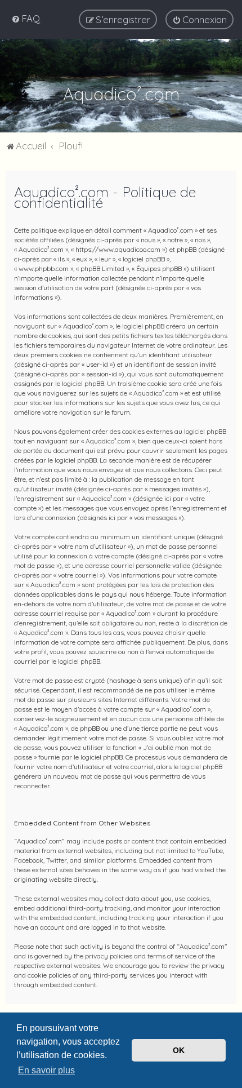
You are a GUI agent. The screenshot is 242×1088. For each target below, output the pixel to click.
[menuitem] (25, 18)
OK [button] (179, 1050)
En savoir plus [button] (46, 1070)
